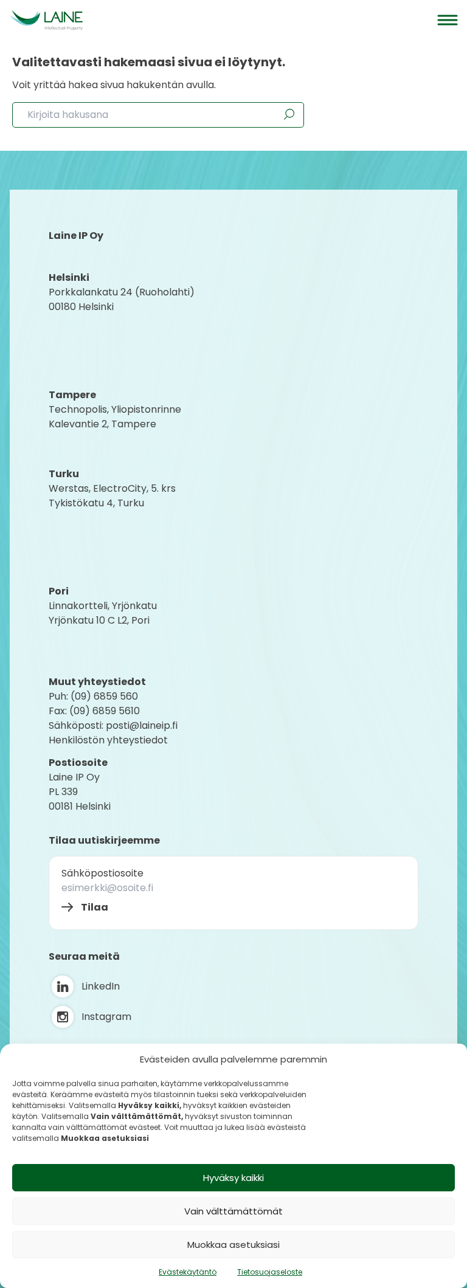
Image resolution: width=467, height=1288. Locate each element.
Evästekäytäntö (187, 1272)
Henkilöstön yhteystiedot (108, 740)
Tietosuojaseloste (269, 1272)
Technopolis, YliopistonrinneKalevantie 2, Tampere (115, 416)
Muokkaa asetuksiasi (233, 1244)
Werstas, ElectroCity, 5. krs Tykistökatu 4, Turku (113, 495)
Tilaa (94, 907)
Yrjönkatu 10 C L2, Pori (99, 620)
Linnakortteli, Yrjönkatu (103, 606)
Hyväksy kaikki (233, 1177)
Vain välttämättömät (233, 1211)
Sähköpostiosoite (102, 873)
